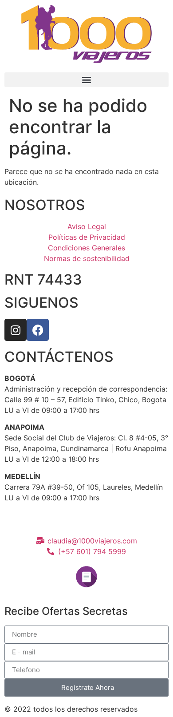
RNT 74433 (43, 279)
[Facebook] (38, 330)
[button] (86, 79)
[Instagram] (15, 330)
